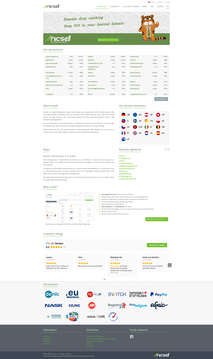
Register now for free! (109, 40)
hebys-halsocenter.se (128, 179)
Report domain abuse (96, 341)
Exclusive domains (131, 6)
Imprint (90, 346)
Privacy (90, 344)
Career (46, 336)
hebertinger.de (125, 176)
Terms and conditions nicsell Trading (101, 339)
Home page (101, 6)
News (144, 6)
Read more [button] (114, 273)
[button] (43, 265)
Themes (47, 344)
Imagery (47, 339)
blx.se (122, 161)
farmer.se (123, 171)
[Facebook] (131, 336)
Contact (160, 6)
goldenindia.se (125, 174)
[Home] (51, 7)
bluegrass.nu (125, 158)
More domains (161, 99)
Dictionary (48, 341)
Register (160, 2)
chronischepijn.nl (126, 163)
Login (168, 2)
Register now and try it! (158, 219)
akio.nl (122, 156)
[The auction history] (69, 208)
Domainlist (115, 6)
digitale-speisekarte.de (128, 166)
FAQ (152, 6)
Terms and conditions (96, 336)
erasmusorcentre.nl (127, 168)
